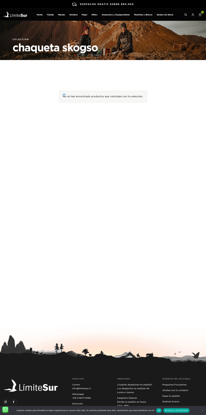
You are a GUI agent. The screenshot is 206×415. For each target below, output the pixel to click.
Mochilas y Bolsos (143, 14)
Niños (94, 14)
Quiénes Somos (170, 401)
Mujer (84, 14)
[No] (202, 410)
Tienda (50, 14)
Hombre (73, 14)
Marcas (61, 14)
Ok (159, 410)
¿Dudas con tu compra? (175, 390)
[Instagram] (5, 402)
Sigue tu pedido (171, 396)
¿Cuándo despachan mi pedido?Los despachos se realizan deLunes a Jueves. (134, 388)
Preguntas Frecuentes (174, 384)
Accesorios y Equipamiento (116, 14)
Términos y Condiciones (176, 410)
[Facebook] (13, 402)
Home (40, 14)
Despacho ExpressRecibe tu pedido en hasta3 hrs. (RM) (131, 402)
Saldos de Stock (165, 14)
